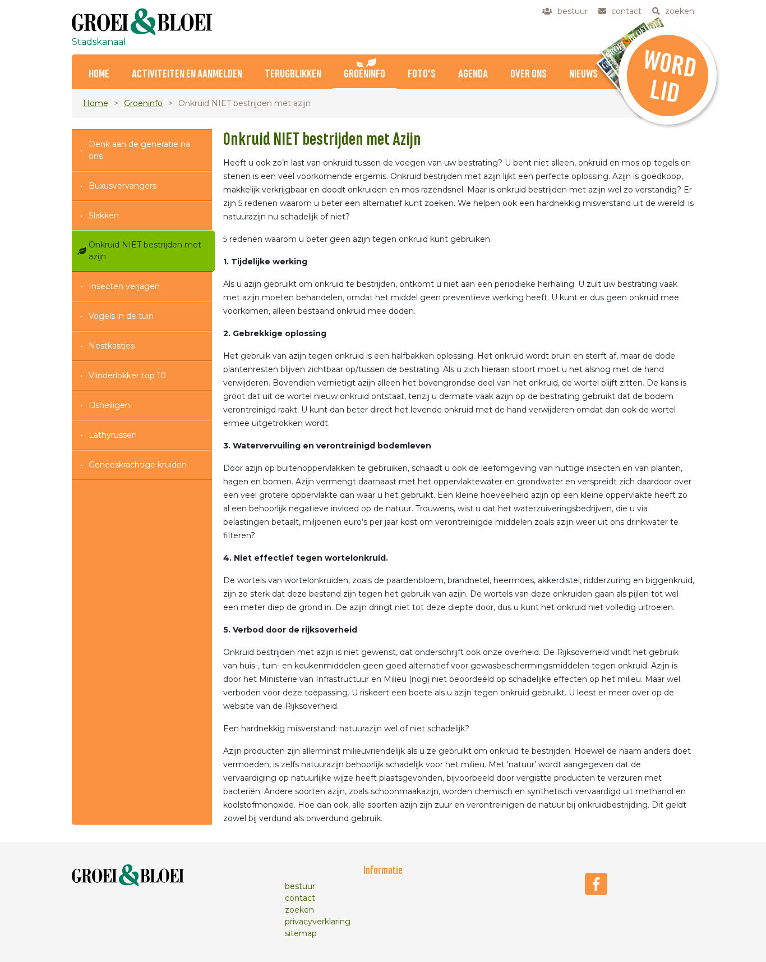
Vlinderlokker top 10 (127, 375)
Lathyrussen (113, 435)
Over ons (528, 74)
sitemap (301, 933)
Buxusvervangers (122, 186)
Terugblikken (293, 74)
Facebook (596, 884)
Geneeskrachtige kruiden (138, 465)
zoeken (299, 910)
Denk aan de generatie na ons (139, 150)
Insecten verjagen (124, 286)
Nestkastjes (112, 346)
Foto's (422, 74)
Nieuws (583, 74)
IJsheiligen (109, 405)
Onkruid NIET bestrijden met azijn (145, 251)
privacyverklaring (317, 922)
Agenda (473, 74)
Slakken (104, 215)
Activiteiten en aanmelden (187, 74)
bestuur (300, 886)
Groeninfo (364, 74)
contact (300, 898)
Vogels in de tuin (121, 316)
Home (99, 74)
